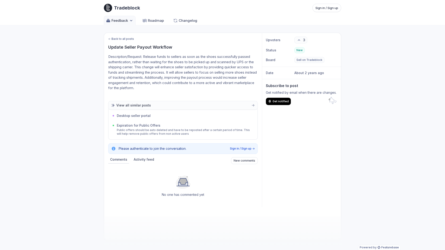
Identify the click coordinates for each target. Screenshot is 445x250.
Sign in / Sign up (326, 8)
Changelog (188, 20)
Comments (118, 159)
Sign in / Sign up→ (242, 148)
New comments (244, 160)
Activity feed (144, 159)
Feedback (119, 20)
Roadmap (156, 20)
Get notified (281, 101)
